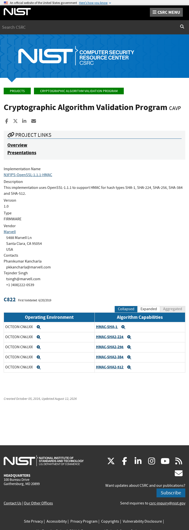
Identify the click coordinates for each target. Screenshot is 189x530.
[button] (38, 327)
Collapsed (126, 309)
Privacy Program (83, 521)
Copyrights (110, 521)
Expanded (149, 309)
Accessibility (57, 521)
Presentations (21, 153)
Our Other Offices (38, 503)
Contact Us (12, 503)
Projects (17, 91)
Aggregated (172, 309)
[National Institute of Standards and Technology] (44, 460)
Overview (17, 145)
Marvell (10, 231)
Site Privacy (33, 521)
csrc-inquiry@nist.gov (167, 503)
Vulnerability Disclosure (142, 521)
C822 (10, 299)
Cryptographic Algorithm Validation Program (79, 91)
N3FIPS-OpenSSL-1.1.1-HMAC (28, 174)
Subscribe (171, 493)
